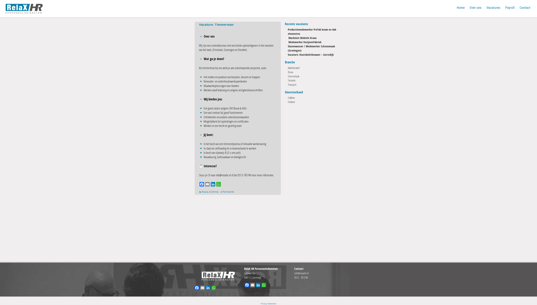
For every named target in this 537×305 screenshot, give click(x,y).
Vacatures (493, 8)
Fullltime (291, 98)
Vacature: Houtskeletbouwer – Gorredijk (311, 55)
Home (461, 8)
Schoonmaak (293, 76)
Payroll (510, 8)
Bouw (205, 191)
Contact (525, 8)
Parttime (291, 102)
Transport (292, 85)
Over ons (475, 8)
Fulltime (213, 191)
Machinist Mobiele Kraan (302, 38)
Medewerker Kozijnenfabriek (304, 42)
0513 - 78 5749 (301, 277)
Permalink (228, 191)
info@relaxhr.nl (301, 273)
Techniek (291, 80)
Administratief (294, 68)
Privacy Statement (268, 303)
